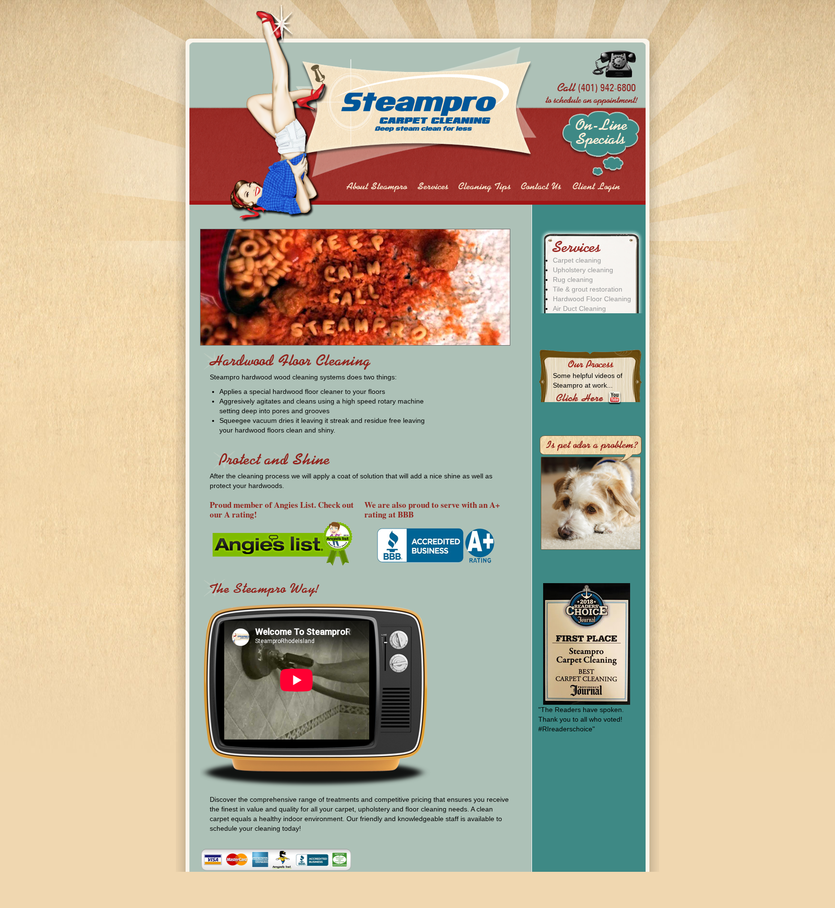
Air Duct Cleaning (579, 308)
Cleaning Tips (485, 187)
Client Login (596, 187)
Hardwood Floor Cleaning (592, 299)
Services (433, 187)
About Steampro (376, 187)
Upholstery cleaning (583, 270)
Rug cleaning (573, 279)
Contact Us (541, 187)
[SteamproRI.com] (381, 113)
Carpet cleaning (577, 260)
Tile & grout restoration (587, 289)
